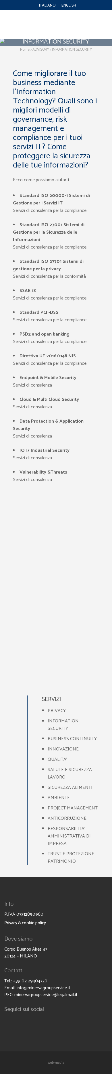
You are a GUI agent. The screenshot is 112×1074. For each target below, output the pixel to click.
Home (25, 50)
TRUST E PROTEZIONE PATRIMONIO (71, 857)
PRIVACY (57, 711)
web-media (56, 1062)
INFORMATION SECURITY (63, 724)
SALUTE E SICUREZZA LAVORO (70, 773)
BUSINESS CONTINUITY (72, 739)
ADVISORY (40, 50)
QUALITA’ (57, 759)
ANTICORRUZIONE (67, 818)
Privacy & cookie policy (25, 923)
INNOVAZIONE (63, 749)
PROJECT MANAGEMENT (73, 808)
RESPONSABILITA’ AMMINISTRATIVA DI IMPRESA (69, 836)
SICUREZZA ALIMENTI (70, 787)
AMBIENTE (59, 798)
